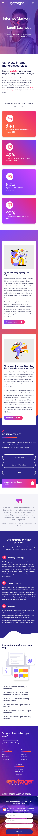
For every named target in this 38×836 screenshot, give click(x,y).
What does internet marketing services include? (16, 699)
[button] (19, 687)
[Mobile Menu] (3, 3)
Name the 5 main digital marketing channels (17, 705)
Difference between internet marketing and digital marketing (15, 693)
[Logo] (16, 3)
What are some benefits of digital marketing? (17, 711)
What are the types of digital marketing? (15, 687)
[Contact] (33, 3)
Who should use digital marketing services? (17, 717)
